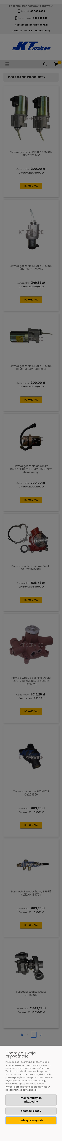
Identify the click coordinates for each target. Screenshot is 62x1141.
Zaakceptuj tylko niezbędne (31, 1099)
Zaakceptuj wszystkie (31, 1120)
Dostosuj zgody (31, 1110)
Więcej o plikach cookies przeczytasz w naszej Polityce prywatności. (28, 1088)
